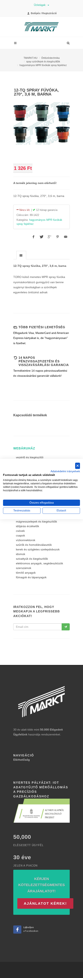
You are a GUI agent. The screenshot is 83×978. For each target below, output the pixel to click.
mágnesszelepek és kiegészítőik (36, 521)
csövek (20, 530)
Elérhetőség (21, 759)
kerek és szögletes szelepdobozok (38, 549)
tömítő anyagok (26, 572)
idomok (20, 554)
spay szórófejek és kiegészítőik (43, 61)
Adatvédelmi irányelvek (65, 471)
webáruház (24, 448)
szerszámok (23, 568)
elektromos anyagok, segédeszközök (39, 563)
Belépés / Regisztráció (43, 13)
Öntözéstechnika (50, 58)
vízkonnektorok (25, 540)
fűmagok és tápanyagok (31, 577)
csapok (20, 535)
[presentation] (21, 255)
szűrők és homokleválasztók (34, 544)
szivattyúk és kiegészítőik (32, 558)
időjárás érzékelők (27, 526)
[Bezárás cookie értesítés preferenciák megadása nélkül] (77, 466)
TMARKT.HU (30, 58)
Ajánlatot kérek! (45, 903)
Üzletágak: (40, 4)
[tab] (21, 255)
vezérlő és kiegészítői (29, 457)
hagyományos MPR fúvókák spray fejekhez (43, 65)
